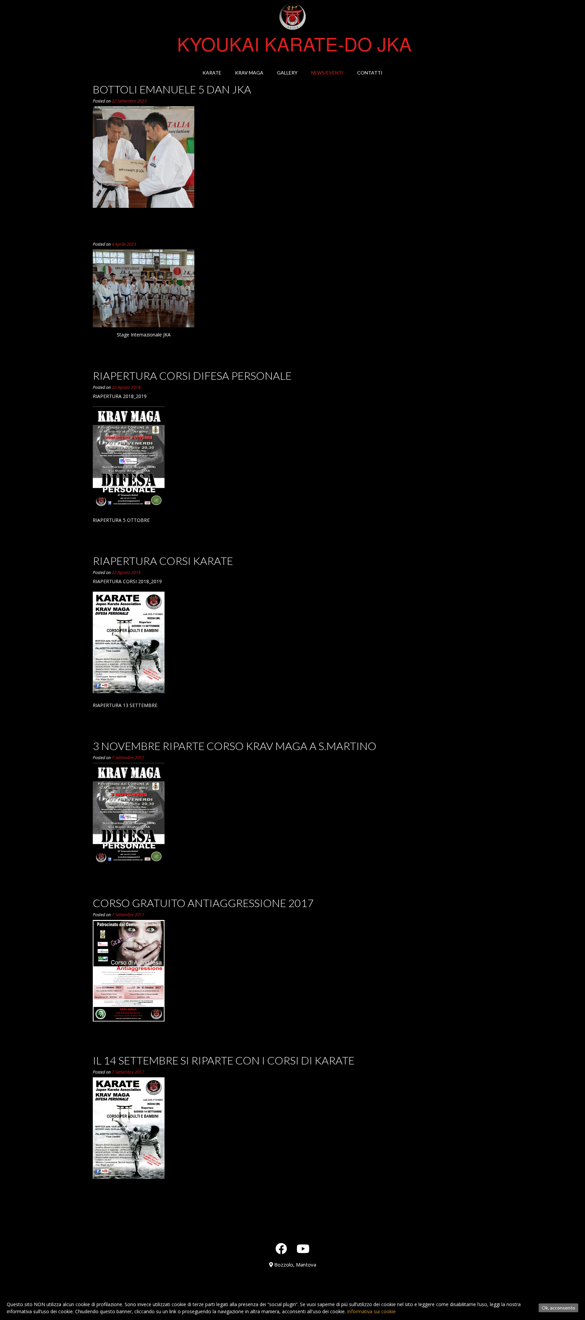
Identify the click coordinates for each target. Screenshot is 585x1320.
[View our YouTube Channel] (303, 1248)
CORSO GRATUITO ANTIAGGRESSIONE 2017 (203, 902)
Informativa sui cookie (371, 1311)
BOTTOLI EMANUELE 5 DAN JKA (172, 89)
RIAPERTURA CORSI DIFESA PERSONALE (192, 375)
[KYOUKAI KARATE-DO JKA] (292, 16)
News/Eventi (327, 72)
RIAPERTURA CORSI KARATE (163, 560)
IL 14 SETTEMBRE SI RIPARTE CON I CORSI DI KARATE (223, 1060)
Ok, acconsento (558, 1308)
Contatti (370, 72)
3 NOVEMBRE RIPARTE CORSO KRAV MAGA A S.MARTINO (234, 745)
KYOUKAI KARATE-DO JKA (294, 43)
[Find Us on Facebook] (281, 1248)
